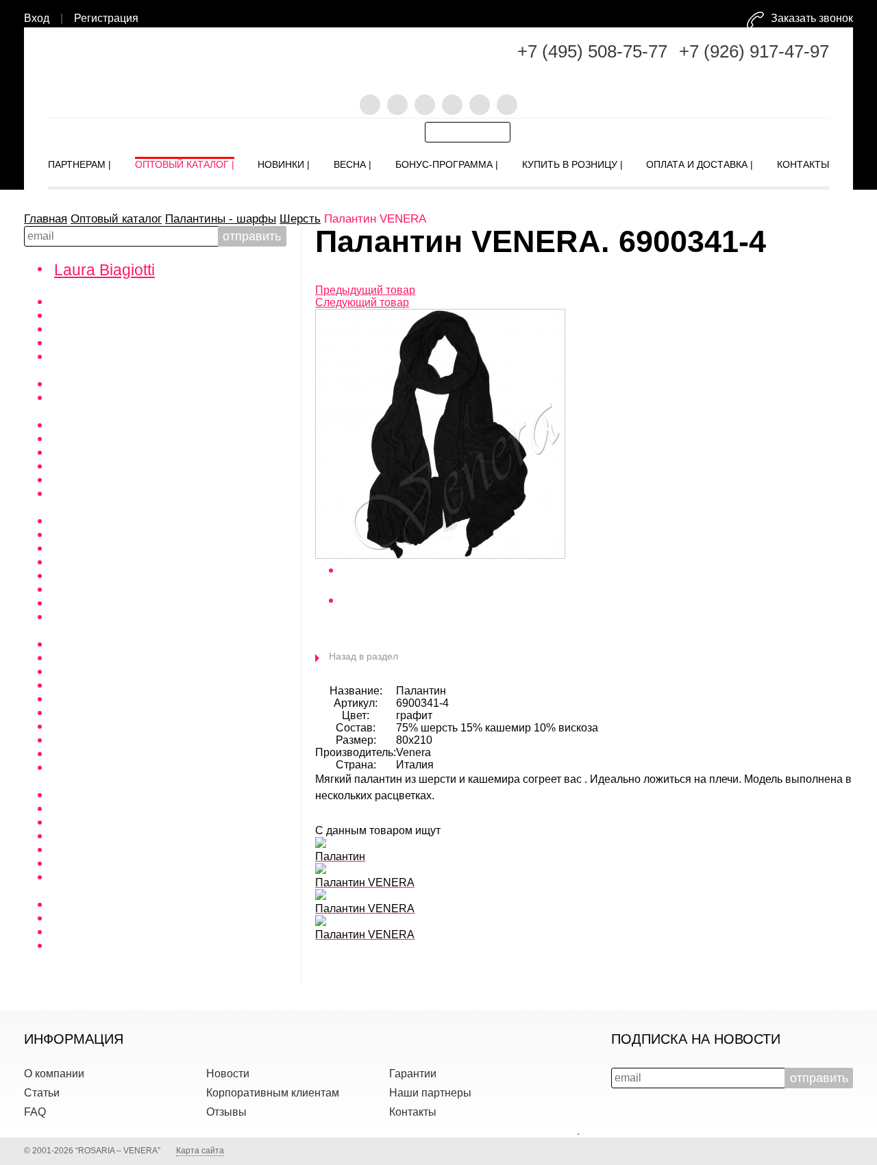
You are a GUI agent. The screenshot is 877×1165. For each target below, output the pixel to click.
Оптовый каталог (116, 218)
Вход (36, 18)
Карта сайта (200, 1150)
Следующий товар (362, 302)
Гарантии (412, 1073)
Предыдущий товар (365, 290)
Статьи (42, 1093)
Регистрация (106, 18)
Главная (45, 218)
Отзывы (226, 1112)
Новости (227, 1073)
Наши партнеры (430, 1093)
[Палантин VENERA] (440, 555)
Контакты (412, 1112)
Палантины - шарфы (220, 218)
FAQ (35, 1112)
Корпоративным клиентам (272, 1093)
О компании (54, 1073)
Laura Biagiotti (104, 270)
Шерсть (300, 218)
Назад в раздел (363, 656)
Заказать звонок (812, 18)
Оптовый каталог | (184, 161)
